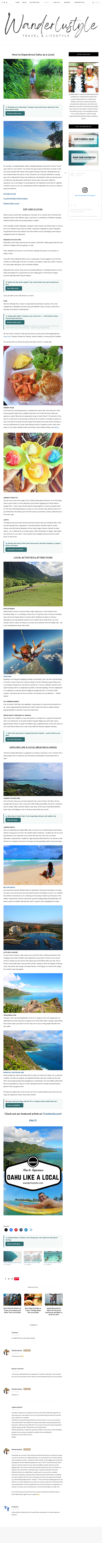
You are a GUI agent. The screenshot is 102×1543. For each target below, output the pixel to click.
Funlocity (15, 1507)
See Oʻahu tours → (13, 288)
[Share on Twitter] (8, 1278)
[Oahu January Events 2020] (53, 1256)
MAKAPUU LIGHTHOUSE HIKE (13, 1072)
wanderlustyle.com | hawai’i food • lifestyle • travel (86, 216)
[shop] (84, 165)
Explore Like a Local (11, 203)
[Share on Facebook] (5, 1278)
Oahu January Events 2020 (52, 1262)
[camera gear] (84, 147)
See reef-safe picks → (15, 739)
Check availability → (14, 1105)
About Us (83, 114)
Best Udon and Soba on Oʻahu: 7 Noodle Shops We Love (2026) (33, 1310)
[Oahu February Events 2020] (12, 1256)
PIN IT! (33, 1120)
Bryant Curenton (18, 1368)
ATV (16, 614)
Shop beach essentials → (16, 549)
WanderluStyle (17, 1350)
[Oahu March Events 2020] (33, 1256)
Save (17, 1278)
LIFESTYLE (56, 2)
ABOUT (24, 2)
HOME (18, 2)
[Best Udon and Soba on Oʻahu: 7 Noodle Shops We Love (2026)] (33, 1300)
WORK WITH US (80, 2)
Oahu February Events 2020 (12, 1262)
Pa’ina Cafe (7, 336)
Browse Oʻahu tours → (15, 113)
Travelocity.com (52, 1113)
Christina (15, 1332)
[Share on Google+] (12, 1278)
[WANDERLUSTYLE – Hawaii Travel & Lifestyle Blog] (51, 25)
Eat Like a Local (9, 194)
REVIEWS (67, 2)
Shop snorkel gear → (14, 1244)
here (58, 1487)
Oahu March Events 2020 (32, 1262)
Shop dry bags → (13, 820)
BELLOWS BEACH (9, 887)
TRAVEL (46, 2)
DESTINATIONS (34, 2)
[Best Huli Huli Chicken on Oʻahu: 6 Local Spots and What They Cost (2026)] (12, 1300)
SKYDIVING (7, 676)
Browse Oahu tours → (15, 322)
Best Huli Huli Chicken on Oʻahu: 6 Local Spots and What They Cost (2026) (12, 1310)
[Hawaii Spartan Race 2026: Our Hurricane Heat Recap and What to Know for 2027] (54, 1300)
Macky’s (56, 427)
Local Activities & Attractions (15, 199)
